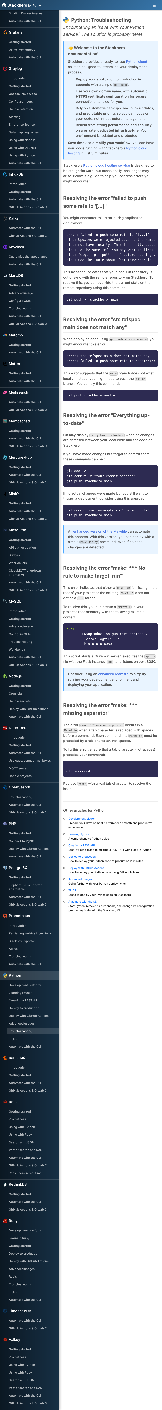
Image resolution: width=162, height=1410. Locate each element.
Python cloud (136, 62)
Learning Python (20, 993)
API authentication (22, 547)
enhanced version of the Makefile (100, 531)
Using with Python (22, 155)
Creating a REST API (23, 1000)
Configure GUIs (20, 301)
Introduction (17, 78)
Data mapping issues (24, 132)
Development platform (25, 985)
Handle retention (21, 109)
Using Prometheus (22, 49)
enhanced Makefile (113, 674)
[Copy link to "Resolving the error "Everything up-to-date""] (156, 419)
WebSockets (18, 563)
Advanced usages (22, 1023)
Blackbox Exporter (22, 941)
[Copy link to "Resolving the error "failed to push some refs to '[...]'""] (156, 202)
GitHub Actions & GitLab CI (28, 207)
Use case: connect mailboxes (30, 760)
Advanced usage (21, 293)
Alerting (14, 117)
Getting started (20, 42)
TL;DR (13, 1039)
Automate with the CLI (25, 21)
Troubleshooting (20, 308)
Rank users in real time (25, 1173)
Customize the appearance (28, 256)
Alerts (13, 949)
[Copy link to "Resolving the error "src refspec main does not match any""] (156, 323)
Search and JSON (21, 1142)
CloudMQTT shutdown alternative (25, 573)
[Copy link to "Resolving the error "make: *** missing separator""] (156, 709)
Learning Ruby (19, 1238)
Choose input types (23, 94)
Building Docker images (25, 13)
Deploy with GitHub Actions (29, 849)
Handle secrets (20, 701)
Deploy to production (24, 1008)
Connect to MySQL (22, 841)
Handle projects (20, 776)
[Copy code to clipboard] (153, 233)
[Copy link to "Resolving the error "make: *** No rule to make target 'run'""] (156, 572)
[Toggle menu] (154, 5)
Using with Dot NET (23, 148)
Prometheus (17, 1119)
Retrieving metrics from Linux (30, 933)
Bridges (14, 555)
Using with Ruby (20, 1134)
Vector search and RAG (25, 1150)
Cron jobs (16, 693)
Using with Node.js (22, 140)
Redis (13, 1276)
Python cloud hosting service (106, 165)
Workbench (17, 649)
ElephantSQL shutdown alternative (25, 887)
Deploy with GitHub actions (28, 709)
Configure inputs (21, 101)
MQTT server (18, 768)
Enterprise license (22, 124)
